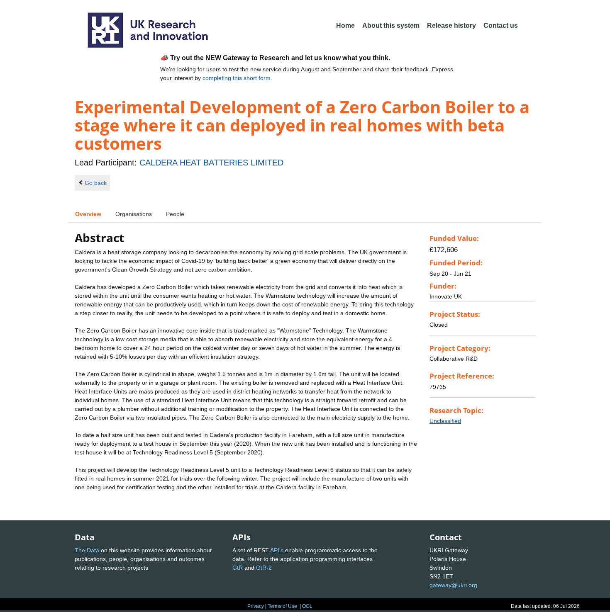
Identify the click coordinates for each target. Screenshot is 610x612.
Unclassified (445, 421)
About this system (391, 25)
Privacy (255, 606)
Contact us (500, 25)
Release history (451, 25)
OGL (307, 606)
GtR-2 (264, 567)
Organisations (133, 214)
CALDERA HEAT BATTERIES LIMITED (211, 162)
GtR (237, 567)
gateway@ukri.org (453, 585)
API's (276, 550)
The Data (87, 550)
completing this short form (237, 78)
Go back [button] (96, 183)
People (175, 214)
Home (345, 25)
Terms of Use (282, 606)
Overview (88, 214)
